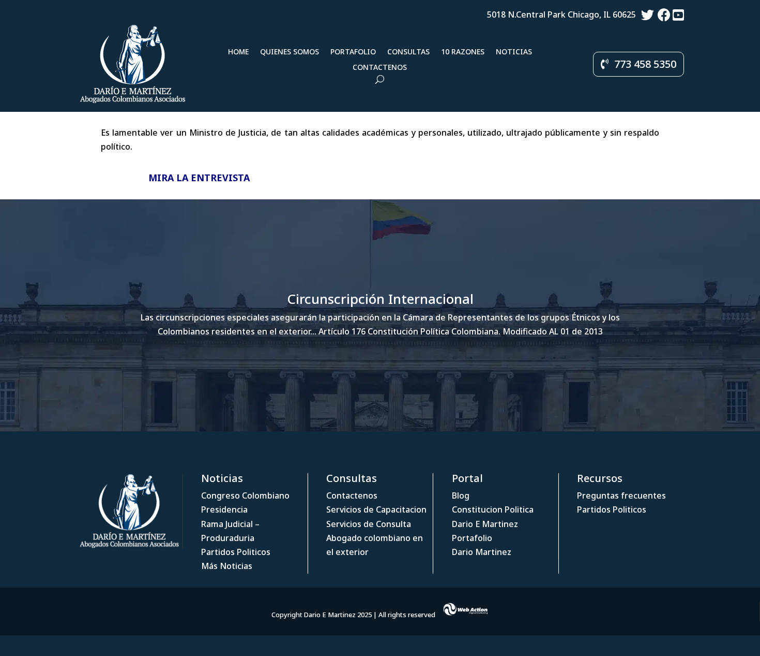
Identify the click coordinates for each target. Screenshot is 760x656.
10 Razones (462, 52)
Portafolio (353, 52)
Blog (460, 495)
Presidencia (224, 509)
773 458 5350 (645, 64)
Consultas (408, 52)
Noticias (514, 52)
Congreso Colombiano (245, 495)
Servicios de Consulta (368, 524)
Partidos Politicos (235, 552)
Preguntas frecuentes (621, 495)
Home (238, 52)
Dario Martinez (481, 552)
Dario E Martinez (485, 524)
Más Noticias (226, 566)
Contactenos (380, 68)
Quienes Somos (289, 52)
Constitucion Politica (493, 509)
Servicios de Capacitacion (376, 509)
